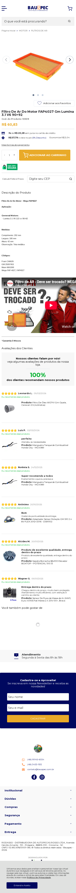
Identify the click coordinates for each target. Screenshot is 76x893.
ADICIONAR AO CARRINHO (47, 155)
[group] (38, 656)
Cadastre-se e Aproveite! (38, 680)
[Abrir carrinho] (69, 8)
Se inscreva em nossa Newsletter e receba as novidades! (38, 685)
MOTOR (23, 30)
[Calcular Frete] (71, 179)
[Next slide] (70, 60)
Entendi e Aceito (22, 885)
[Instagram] (42, 779)
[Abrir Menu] (4, 8)
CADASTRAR (37, 718)
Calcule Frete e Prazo (13, 179)
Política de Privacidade (39, 877)
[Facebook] (34, 779)
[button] (33, 95)
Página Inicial (9, 30)
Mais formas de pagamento (16, 145)
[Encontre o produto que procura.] (69, 21)
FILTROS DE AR (39, 30)
